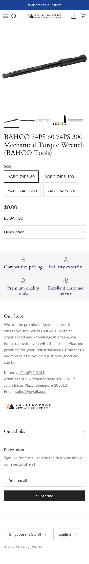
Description (14, 231)
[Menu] (5, 16)
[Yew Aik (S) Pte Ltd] (44, 16)
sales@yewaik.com (31, 391)
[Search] (16, 16)
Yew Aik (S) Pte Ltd (29, 547)
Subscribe (44, 495)
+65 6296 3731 (31, 372)
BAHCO (16, 218)
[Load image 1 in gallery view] (44, 66)
